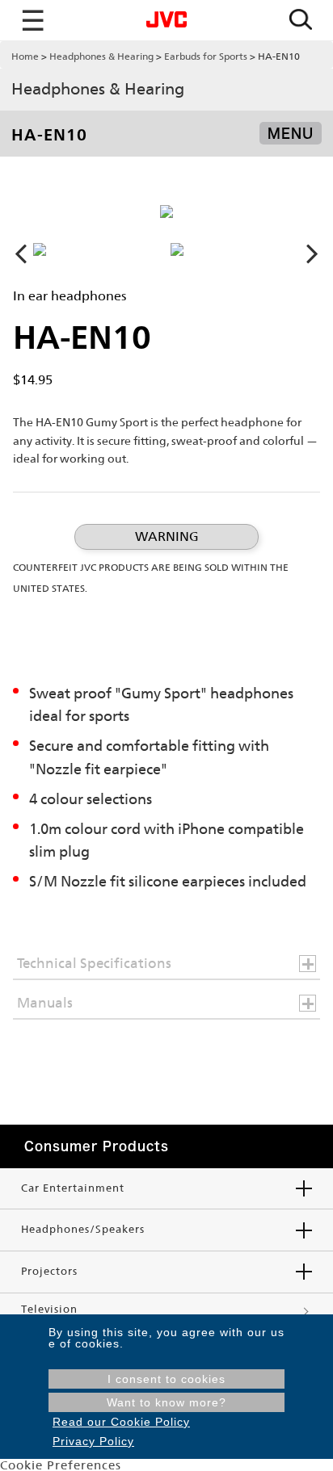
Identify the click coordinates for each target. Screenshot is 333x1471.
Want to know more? (166, 1402)
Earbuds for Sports (205, 56)
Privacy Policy (93, 1441)
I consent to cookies (166, 1379)
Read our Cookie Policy (121, 1421)
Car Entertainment (72, 1188)
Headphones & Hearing (101, 56)
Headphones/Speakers (83, 1229)
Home (25, 56)
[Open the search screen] (301, 20)
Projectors (49, 1271)
